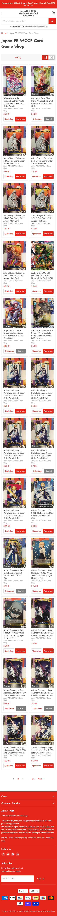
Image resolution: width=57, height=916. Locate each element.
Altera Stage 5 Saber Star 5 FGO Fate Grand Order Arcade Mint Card (14, 275)
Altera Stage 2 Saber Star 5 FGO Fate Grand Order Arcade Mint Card (42, 160)
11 (33, 778)
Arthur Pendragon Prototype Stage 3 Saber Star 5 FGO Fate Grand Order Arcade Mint (14, 454)
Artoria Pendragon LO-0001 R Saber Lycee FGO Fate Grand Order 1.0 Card (42, 514)
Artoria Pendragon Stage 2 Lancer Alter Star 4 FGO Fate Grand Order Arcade (14, 692)
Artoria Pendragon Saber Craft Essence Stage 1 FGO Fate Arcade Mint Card (14, 574)
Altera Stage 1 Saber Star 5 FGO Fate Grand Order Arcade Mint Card (14, 160)
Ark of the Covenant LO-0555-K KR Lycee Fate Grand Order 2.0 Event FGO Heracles (42, 334)
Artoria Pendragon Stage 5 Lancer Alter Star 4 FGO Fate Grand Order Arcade (42, 750)
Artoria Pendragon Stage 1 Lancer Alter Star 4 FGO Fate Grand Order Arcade (42, 633)
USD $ (33, 891)
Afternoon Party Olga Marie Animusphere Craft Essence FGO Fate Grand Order (42, 102)
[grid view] (45, 57)
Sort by (18, 57)
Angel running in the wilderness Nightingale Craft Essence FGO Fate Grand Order (13, 334)
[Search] (52, 21)
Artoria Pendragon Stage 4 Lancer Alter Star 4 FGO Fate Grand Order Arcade (14, 750)
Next (40, 778)
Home (4, 33)
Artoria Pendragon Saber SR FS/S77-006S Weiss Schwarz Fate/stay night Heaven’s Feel (14, 634)
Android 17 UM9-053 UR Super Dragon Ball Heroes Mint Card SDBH (42, 275)
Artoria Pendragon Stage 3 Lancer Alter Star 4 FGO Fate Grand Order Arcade (42, 692)
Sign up (40, 878)
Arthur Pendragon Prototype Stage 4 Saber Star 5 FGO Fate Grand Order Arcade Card (41, 454)
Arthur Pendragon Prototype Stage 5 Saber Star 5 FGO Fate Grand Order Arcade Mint (14, 514)
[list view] (51, 57)
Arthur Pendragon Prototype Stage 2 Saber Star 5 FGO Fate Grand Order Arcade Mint (41, 394)
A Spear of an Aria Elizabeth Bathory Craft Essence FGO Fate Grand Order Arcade (14, 102)
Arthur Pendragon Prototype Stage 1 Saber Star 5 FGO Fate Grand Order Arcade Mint (14, 394)
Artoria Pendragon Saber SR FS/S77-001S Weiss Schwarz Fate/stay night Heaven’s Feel (41, 574)
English (21, 891)
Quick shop (9, 119)
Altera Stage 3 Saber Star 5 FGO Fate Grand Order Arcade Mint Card (14, 218)
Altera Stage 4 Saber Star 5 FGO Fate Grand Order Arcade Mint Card (42, 218)
